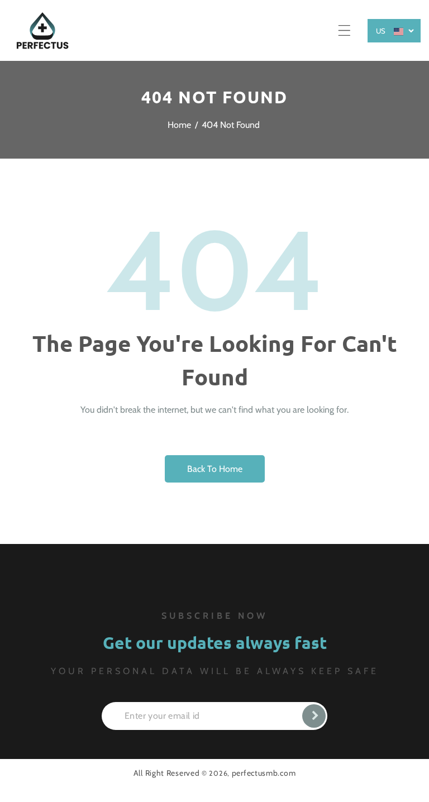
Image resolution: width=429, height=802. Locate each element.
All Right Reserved (167, 773)
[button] (344, 30)
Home (179, 125)
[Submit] (314, 716)
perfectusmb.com (264, 773)
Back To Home (214, 469)
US (381, 30)
